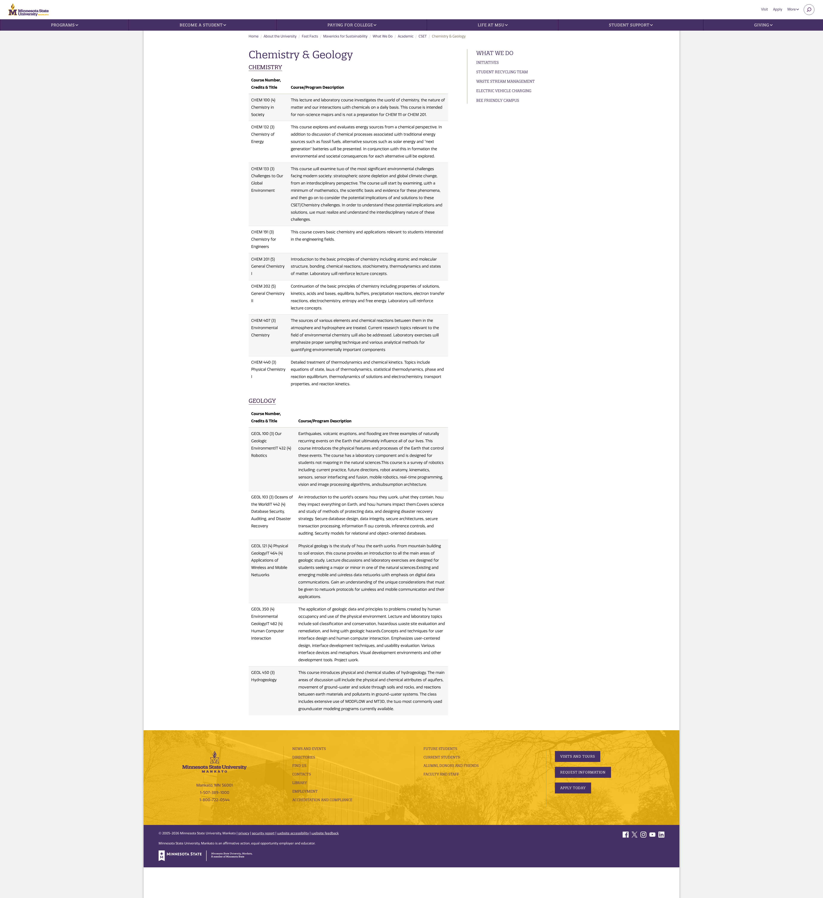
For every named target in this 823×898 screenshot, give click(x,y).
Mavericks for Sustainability (345, 36)
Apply (777, 9)
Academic (405, 36)
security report (263, 833)
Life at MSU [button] (491, 24)
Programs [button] (63, 24)
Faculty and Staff (441, 774)
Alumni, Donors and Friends (451, 765)
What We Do (383, 36)
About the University (280, 36)
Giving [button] (761, 24)
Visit (764, 9)
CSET (423, 36)
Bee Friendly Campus (497, 100)
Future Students (440, 749)
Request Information (583, 772)
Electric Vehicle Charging (503, 90)
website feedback (325, 833)
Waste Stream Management (505, 81)
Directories (303, 757)
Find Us (299, 765)
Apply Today (573, 788)
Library (299, 783)
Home (253, 36)
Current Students (442, 757)
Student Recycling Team (502, 72)
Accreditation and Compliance (322, 800)
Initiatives (487, 62)
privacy (243, 833)
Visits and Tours (577, 756)
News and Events (309, 749)
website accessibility (293, 833)
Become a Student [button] (201, 24)
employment (305, 791)
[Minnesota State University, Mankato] (214, 761)
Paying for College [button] (350, 24)
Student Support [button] (629, 24)
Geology (262, 400)
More (792, 9)
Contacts (301, 774)
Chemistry (265, 67)
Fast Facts (310, 36)
